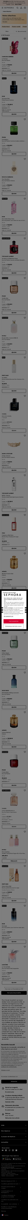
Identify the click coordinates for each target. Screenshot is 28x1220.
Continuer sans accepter (9, 592)
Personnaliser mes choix (13, 626)
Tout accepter (13, 621)
